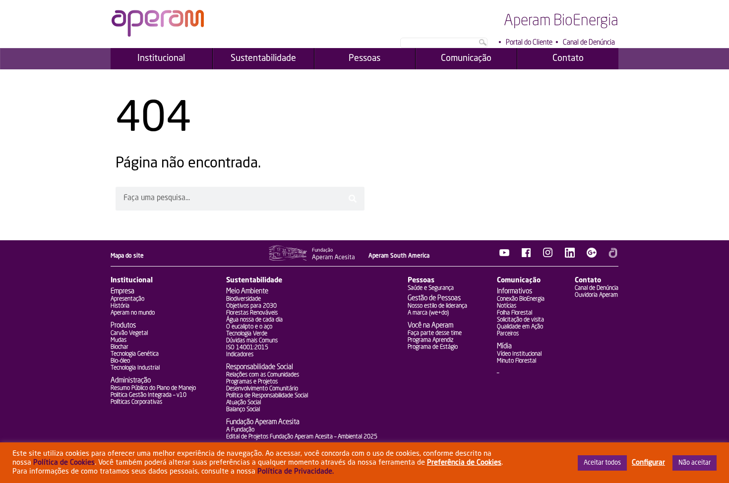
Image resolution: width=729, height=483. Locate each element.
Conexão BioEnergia (521, 299)
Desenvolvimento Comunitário (262, 389)
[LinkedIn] (570, 256)
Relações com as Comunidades (262, 375)
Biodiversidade (243, 299)
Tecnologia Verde (246, 334)
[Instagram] (548, 256)
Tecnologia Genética (135, 354)
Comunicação (519, 280)
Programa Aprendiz (430, 340)
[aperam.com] (613, 256)
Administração (131, 380)
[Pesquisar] (352, 199)
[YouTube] (504, 256)
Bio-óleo (120, 361)
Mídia (504, 346)
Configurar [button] (648, 462)
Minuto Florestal (516, 361)
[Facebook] (526, 256)
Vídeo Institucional (519, 354)
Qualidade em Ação (520, 327)
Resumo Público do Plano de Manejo (153, 388)
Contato (588, 280)
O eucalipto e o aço (249, 327)
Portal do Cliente (529, 42)
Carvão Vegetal (129, 333)
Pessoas (421, 280)
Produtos (123, 325)
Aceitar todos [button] (602, 463)
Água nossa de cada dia (254, 320)
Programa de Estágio (433, 347)
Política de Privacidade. (295, 471)
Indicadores (239, 355)
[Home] (158, 35)
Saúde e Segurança (431, 288)
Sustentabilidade (254, 280)
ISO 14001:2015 (247, 348)
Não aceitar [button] (694, 463)
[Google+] (592, 256)
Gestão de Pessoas (434, 298)
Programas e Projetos (252, 382)
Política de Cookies (64, 462)
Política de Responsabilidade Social (267, 396)
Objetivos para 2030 (251, 306)
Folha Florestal (514, 313)
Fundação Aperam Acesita (263, 422)
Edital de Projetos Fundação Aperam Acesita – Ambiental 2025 (301, 437)
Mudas (118, 340)
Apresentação (127, 299)
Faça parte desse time (435, 333)
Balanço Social (243, 410)
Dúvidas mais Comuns (252, 341)
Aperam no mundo (133, 313)
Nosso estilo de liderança (437, 306)
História (120, 306)
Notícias (506, 306)
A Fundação (240, 430)
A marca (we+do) (428, 313)
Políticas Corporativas (136, 402)
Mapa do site (127, 256)
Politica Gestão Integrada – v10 (148, 395)
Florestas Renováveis (252, 313)
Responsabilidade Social (259, 367)
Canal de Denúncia (589, 42)
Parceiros (508, 334)
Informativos (514, 291)
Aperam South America (398, 256)
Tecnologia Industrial (135, 368)
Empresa (122, 291)
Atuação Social (243, 403)
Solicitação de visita (520, 320)
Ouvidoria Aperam (596, 295)
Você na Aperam (430, 325)
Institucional (132, 280)
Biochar (119, 347)
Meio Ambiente (247, 291)
